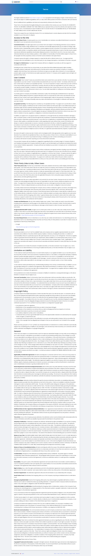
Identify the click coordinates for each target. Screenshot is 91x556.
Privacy (61, 553)
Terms (58, 553)
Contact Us (66, 553)
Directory (78, 553)
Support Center (72, 553)
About (55, 553)
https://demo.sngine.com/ (36, 17)
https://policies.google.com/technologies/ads (33, 215)
